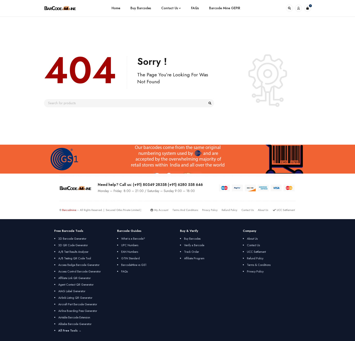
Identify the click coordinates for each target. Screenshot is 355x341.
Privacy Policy (255, 271)
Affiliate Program (194, 258)
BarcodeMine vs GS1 (133, 265)
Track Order (191, 252)
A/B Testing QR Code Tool (74, 258)
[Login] (298, 8)
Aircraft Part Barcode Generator (77, 304)
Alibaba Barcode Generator (75, 324)
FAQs (124, 271)
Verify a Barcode (194, 245)
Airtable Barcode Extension (74, 317)
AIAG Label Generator (71, 291)
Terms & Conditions (259, 265)
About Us (252, 239)
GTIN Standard (130, 258)
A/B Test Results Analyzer (73, 252)
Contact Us (253, 245)
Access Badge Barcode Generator (79, 265)
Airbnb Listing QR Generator (75, 298)
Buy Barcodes (192, 239)
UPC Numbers (129, 245)
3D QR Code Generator (73, 245)
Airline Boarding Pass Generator (77, 311)
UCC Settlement (256, 252)
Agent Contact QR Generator (76, 285)
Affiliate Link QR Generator (74, 278)
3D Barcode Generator (72, 239)
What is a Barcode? (133, 239)
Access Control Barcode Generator (79, 271)
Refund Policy (255, 258)
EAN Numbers (129, 252)
